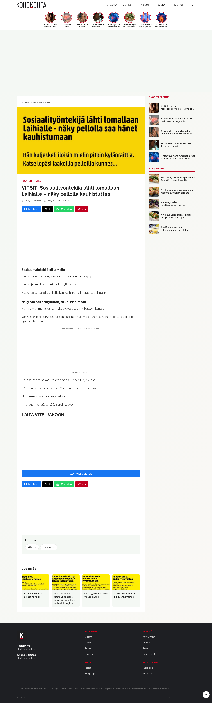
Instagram (147, 673)
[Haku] (192, 5)
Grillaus (146, 642)
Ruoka (161, 5)
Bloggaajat (90, 673)
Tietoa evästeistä (188, 698)
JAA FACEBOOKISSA (81, 474)
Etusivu (112, 5)
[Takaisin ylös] (206, 694)
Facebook (148, 668)
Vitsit (48, 102)
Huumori (178, 5)
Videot (145, 5)
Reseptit (147, 648)
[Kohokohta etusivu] (31, 5)
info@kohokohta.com (27, 649)
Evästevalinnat (160, 698)
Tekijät (88, 668)
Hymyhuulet (149, 654)
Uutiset (128, 5)
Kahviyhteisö (149, 637)
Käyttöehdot (174, 698)
